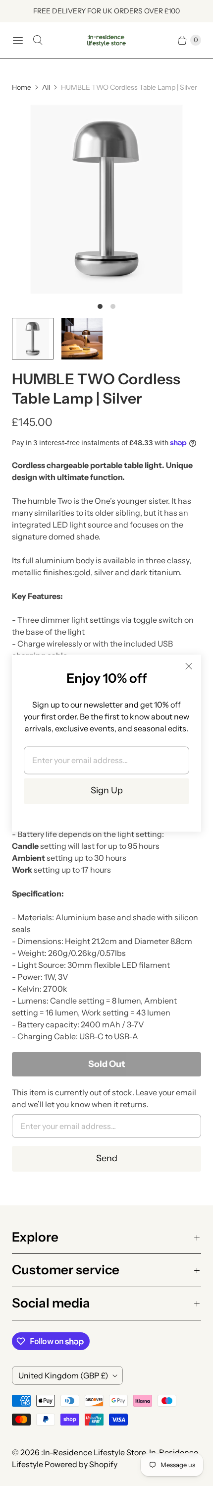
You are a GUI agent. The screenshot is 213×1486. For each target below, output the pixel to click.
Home (21, 87)
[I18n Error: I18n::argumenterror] (32, 338)
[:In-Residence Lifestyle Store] (106, 40)
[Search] (38, 40)
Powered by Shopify (81, 1464)
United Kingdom (63, 1375)
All (46, 87)
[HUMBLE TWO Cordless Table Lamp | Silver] (106, 199)
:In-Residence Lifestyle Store (93, 1452)
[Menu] (18, 40)
